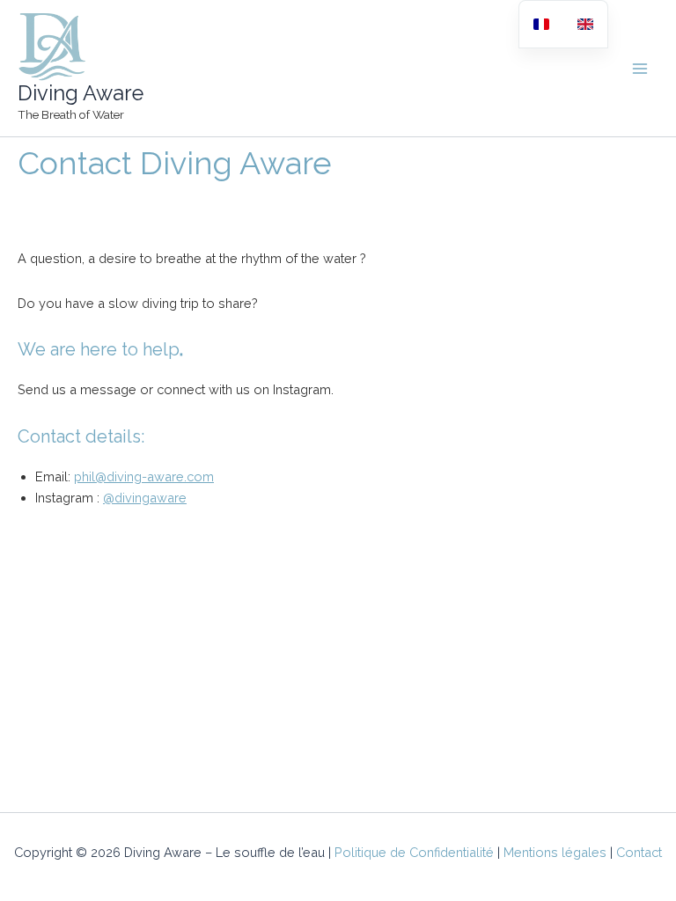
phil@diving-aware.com (144, 476)
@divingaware (145, 497)
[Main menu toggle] (639, 68)
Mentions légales (554, 852)
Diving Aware (80, 93)
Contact (639, 852)
